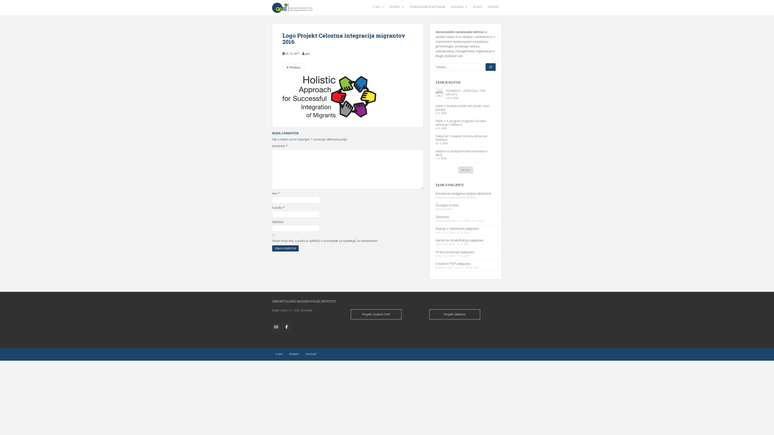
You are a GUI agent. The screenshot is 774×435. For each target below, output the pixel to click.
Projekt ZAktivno (455, 314)
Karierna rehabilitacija (452, 240)
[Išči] (491, 67)
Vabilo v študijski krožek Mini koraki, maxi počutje (462, 107)
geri (307, 53)
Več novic (465, 170)
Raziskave (457, 7)
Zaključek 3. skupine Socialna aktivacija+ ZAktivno (462, 138)
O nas (376, 7)
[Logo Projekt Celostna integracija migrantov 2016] (329, 97)
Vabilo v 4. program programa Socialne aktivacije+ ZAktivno (461, 122)
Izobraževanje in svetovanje (427, 7)
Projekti (395, 7)
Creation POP (446, 263)
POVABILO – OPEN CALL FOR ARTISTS (465, 92)
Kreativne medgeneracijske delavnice (463, 193)
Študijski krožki (447, 205)
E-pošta (278, 207)
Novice (477, 7)
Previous (294, 67)
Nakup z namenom (450, 228)
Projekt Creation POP (376, 314)
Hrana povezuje (448, 252)
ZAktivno (442, 217)
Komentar (280, 146)
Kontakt (493, 7)
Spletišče (278, 222)
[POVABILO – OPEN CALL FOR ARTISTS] (439, 93)
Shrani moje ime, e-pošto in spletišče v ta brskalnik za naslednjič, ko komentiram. (325, 241)
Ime (276, 193)
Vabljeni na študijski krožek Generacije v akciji (461, 153)
